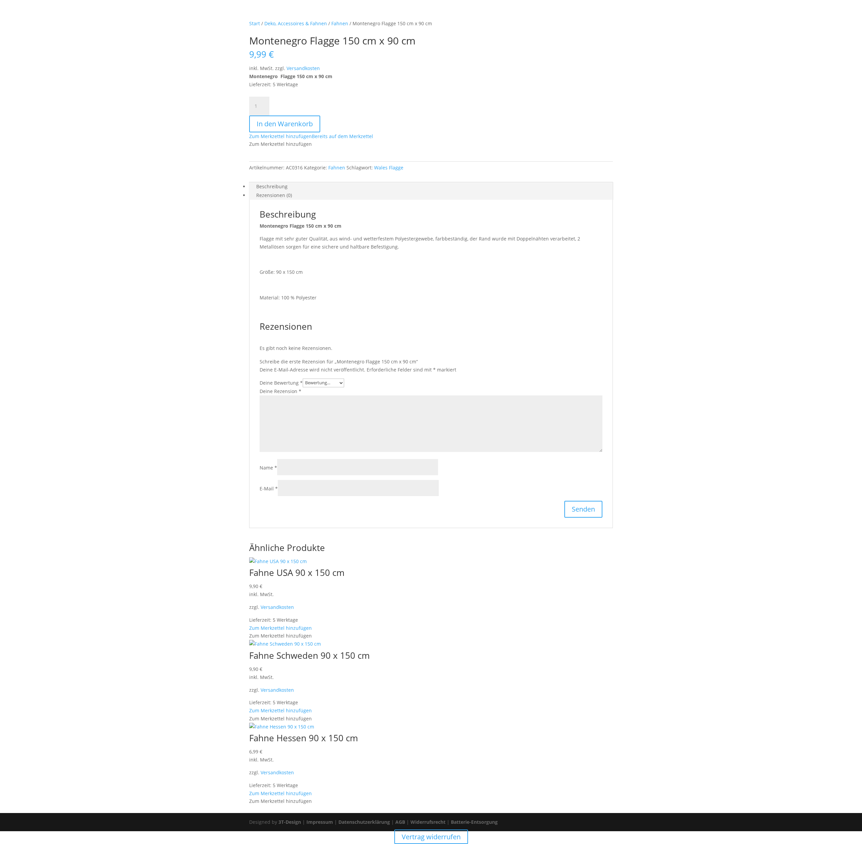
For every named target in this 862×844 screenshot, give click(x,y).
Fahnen (336, 167)
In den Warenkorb (285, 123)
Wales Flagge (388, 167)
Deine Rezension (280, 391)
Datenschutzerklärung (364, 822)
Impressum (319, 822)
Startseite (408, 14)
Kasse (525, 14)
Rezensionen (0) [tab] (274, 195)
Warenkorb (497, 14)
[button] (311, 136)
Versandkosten (303, 68)
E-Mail (269, 488)
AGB (400, 822)
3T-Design (289, 822)
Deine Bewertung (281, 382)
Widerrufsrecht (427, 822)
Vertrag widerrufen (563, 14)
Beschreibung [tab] (272, 186)
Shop (434, 14)
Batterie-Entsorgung (474, 822)
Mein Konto (462, 14)
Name (268, 467)
